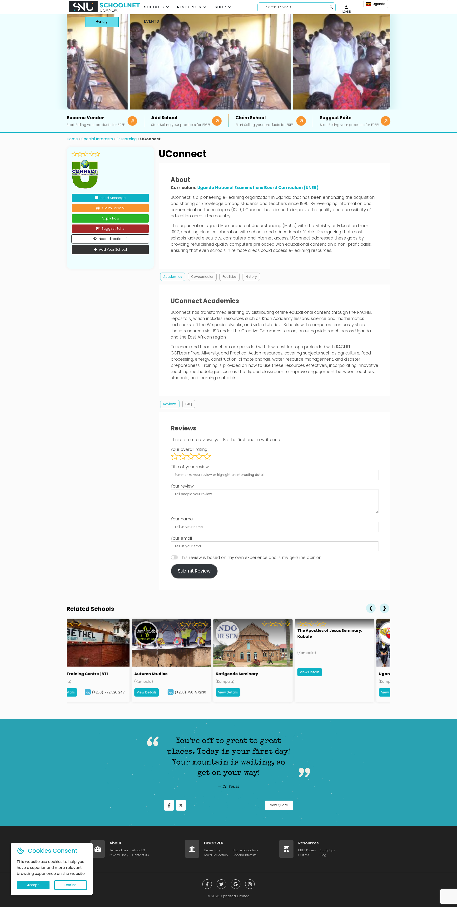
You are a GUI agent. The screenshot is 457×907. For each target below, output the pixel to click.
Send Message (113, 197)
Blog (323, 855)
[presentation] (371, 608)
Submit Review (194, 571)
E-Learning (126, 139)
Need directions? (113, 238)
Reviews (169, 404)
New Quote (279, 805)
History (251, 276)
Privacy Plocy (118, 855)
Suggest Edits (113, 228)
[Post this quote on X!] (181, 805)
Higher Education (245, 850)
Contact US (140, 855)
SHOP (220, 7)
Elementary (212, 850)
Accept (33, 885)
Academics (172, 276)
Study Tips (327, 850)
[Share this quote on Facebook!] (169, 805)
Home (72, 139)
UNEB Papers (307, 850)
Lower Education (216, 855)
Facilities (230, 276)
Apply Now (110, 218)
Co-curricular (202, 276)
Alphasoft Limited (234, 896)
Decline (70, 885)
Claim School (113, 208)
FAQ (188, 404)
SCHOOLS (154, 7)
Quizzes (303, 855)
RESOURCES (189, 7)
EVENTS (151, 21)
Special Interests (97, 139)
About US (138, 850)
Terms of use (118, 850)
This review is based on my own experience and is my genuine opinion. (251, 557)
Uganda (379, 4)
